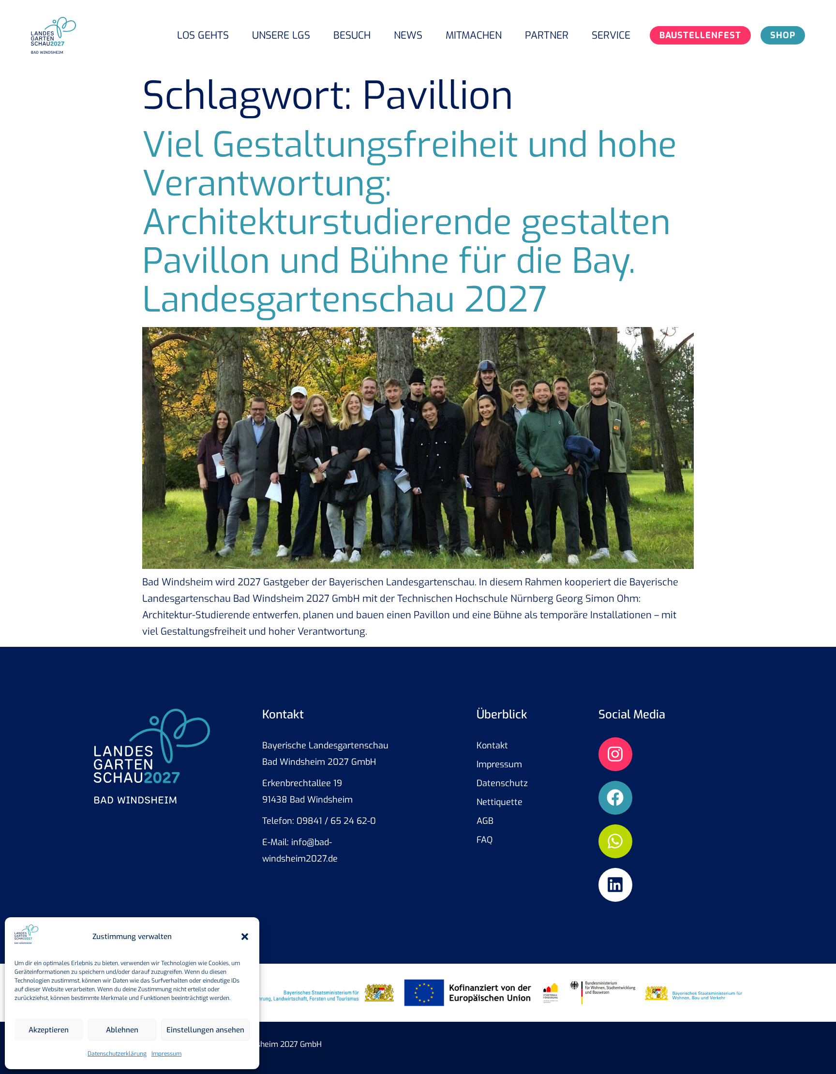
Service (611, 35)
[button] (245, 936)
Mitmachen (474, 35)
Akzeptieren (49, 1030)
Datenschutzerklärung (117, 1054)
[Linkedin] (615, 885)
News (408, 35)
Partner (546, 35)
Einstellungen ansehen (205, 1030)
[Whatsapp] (615, 841)
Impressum (166, 1054)
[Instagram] (615, 754)
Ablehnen (122, 1030)
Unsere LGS (281, 35)
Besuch (352, 35)
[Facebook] (615, 798)
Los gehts (203, 35)
